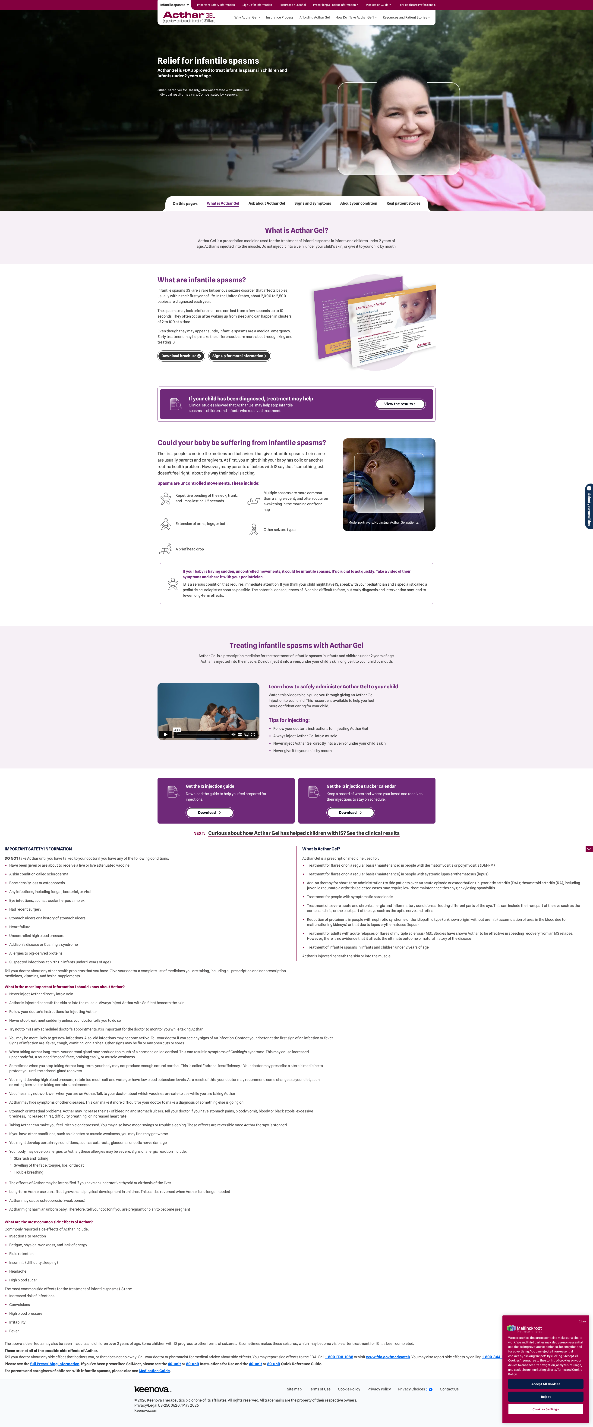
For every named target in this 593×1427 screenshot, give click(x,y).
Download (207, 812)
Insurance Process (279, 17)
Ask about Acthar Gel (267, 203)
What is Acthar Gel (223, 203)
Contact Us (449, 1389)
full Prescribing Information (54, 1364)
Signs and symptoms (312, 203)
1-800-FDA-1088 (339, 1357)
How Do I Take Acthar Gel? (355, 17)
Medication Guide (154, 1371)
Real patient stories (403, 203)
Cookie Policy (349, 1389)
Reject (546, 1396)
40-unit (174, 1364)
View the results (398, 404)
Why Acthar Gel (245, 17)
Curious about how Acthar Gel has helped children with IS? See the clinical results (304, 833)
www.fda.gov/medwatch (388, 1357)
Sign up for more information (237, 356)
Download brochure (178, 356)
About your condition (358, 203)
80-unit (192, 1364)
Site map (294, 1389)
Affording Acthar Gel (315, 17)
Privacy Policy (379, 1389)
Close (582, 1321)
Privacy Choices (412, 1389)
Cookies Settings (546, 1409)
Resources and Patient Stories (405, 17)
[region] (545, 1369)
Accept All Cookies (546, 1384)
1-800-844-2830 (496, 1357)
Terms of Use (320, 1389)
